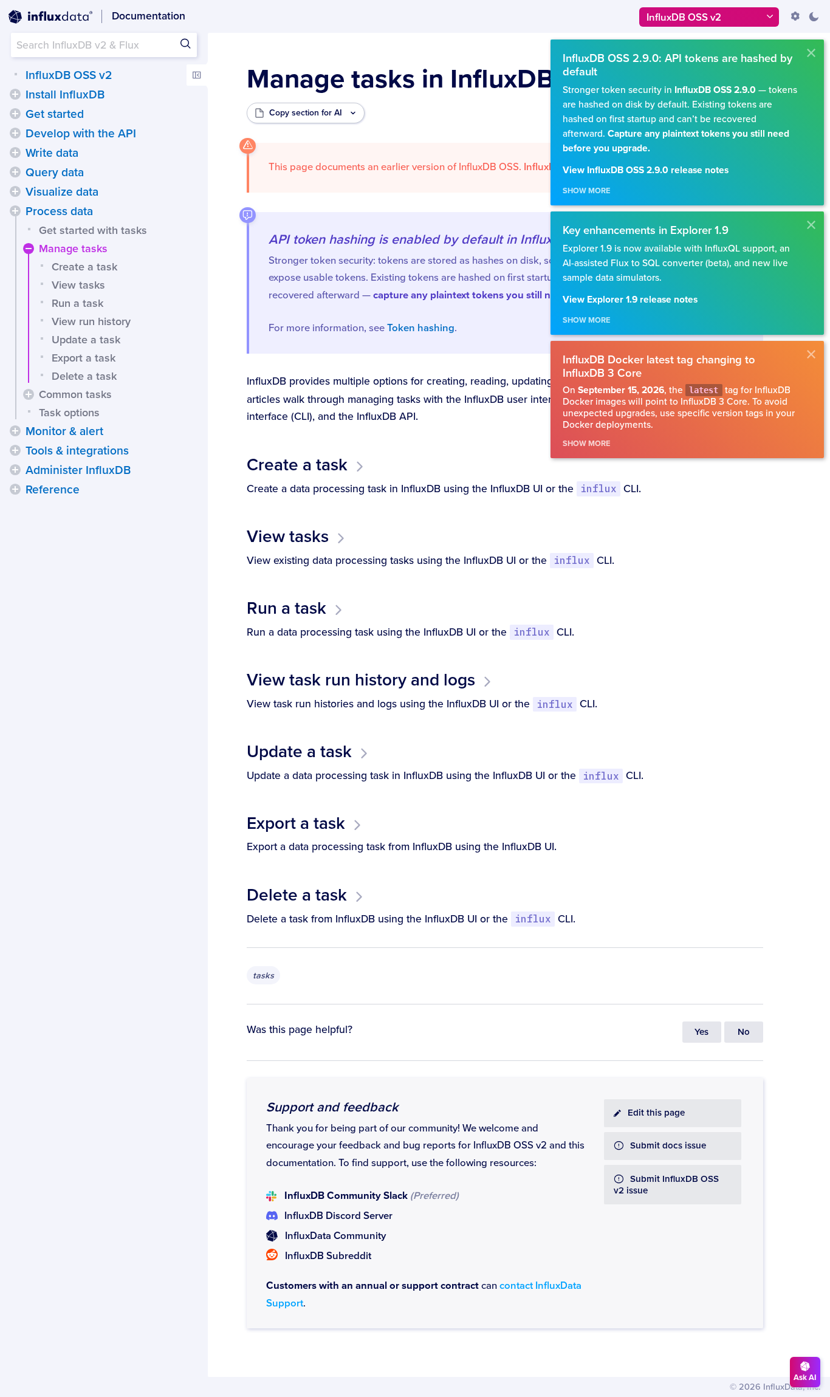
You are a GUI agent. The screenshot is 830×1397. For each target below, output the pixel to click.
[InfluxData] (50, 17)
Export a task (83, 358)
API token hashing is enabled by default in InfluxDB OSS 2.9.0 (451, 239)
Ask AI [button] (805, 1377)
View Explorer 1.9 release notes (630, 300)
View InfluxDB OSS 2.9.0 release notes (646, 170)
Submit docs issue (668, 1146)
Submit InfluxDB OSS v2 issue (666, 1184)
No (744, 1032)
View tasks (78, 285)
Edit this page (656, 1113)
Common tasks (75, 394)
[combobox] (104, 45)
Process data (59, 211)
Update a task (86, 339)
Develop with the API (81, 133)
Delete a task (84, 376)
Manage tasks (73, 248)
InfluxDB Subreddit (328, 1256)
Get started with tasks (93, 230)
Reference (53, 489)
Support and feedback (332, 1107)
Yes (701, 1032)
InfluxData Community (335, 1236)
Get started (55, 114)
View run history (91, 321)
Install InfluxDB (65, 95)
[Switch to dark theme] (813, 16)
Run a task (77, 303)
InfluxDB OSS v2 (69, 75)
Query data (55, 172)
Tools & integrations (77, 451)
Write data (52, 153)
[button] (15, 94)
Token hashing (420, 328)
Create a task (84, 266)
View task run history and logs (361, 680)
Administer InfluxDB (78, 470)
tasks (263, 975)
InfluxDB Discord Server (338, 1216)
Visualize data (62, 192)
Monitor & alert (64, 431)
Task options (69, 412)
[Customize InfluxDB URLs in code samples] (795, 16)
